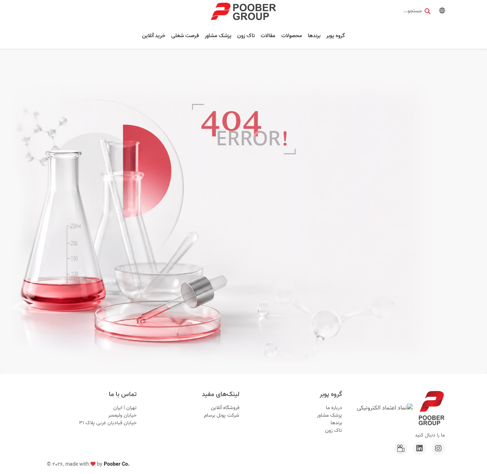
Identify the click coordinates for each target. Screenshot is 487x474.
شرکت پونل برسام (221, 415)
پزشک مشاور (218, 35)
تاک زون (246, 35)
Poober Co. (116, 464)
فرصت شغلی (185, 35)
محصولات (291, 35)
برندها (314, 35)
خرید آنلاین (153, 35)
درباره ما (334, 408)
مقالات (268, 35)
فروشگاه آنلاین (225, 408)
